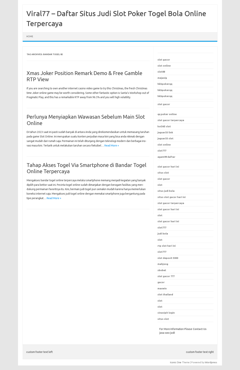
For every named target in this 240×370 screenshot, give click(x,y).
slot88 (161, 71)
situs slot (163, 172)
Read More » (111, 145)
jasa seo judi (167, 332)
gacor (161, 282)
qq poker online (167, 114)
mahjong (163, 264)
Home (29, 36)
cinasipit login (166, 312)
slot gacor (164, 59)
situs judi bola (166, 191)
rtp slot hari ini (167, 245)
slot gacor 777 (166, 276)
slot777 (162, 150)
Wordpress (211, 362)
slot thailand (165, 294)
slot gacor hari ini (168, 166)
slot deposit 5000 (168, 258)
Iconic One (175, 362)
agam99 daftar (166, 156)
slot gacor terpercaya (171, 120)
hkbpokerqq (165, 84)
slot (160, 184)
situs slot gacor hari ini (172, 197)
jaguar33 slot (165, 138)
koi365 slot (164, 126)
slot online (164, 65)
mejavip (162, 78)
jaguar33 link (165, 132)
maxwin (162, 288)
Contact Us (199, 329)
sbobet (162, 270)
